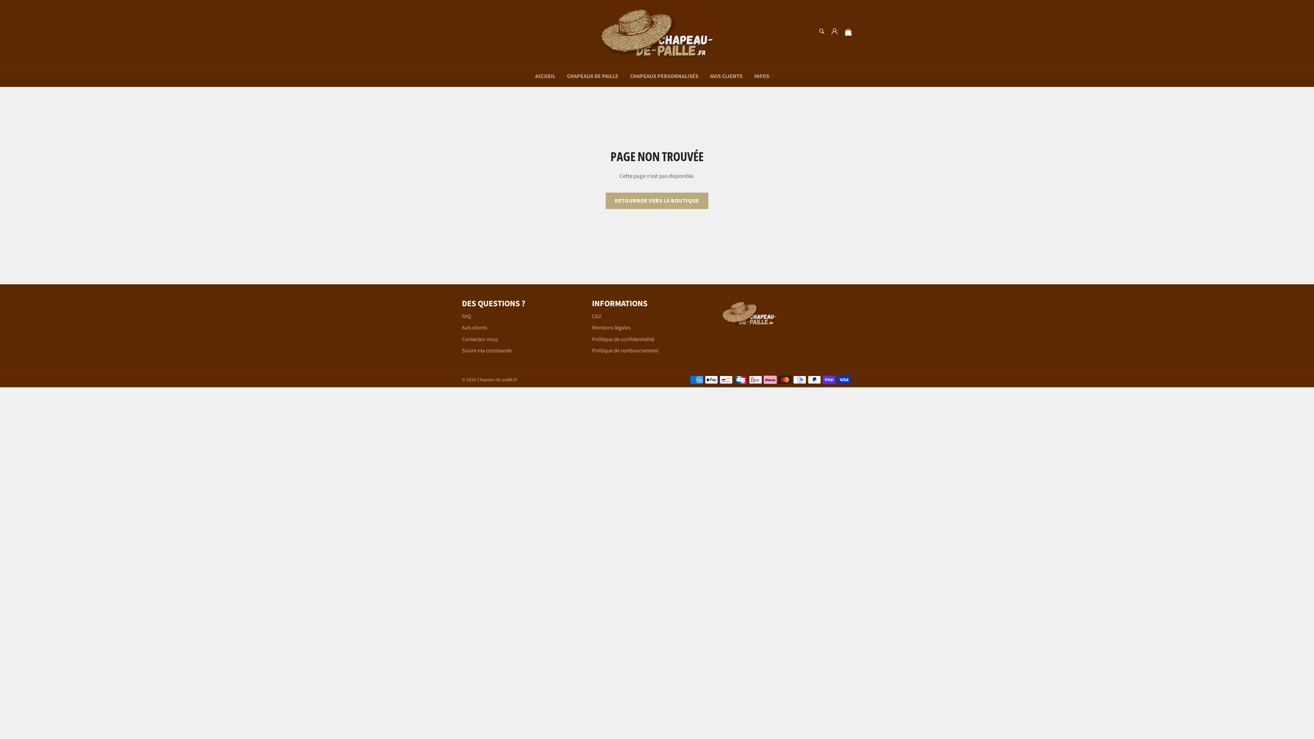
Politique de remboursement (625, 350)
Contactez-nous (480, 339)
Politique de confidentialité (623, 339)
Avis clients (726, 76)
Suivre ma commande (487, 350)
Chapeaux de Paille (592, 76)
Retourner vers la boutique (657, 201)
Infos (761, 76)
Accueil (545, 76)
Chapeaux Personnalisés (664, 76)
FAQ (466, 316)
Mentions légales (611, 328)
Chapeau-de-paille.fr (497, 379)
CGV (596, 316)
